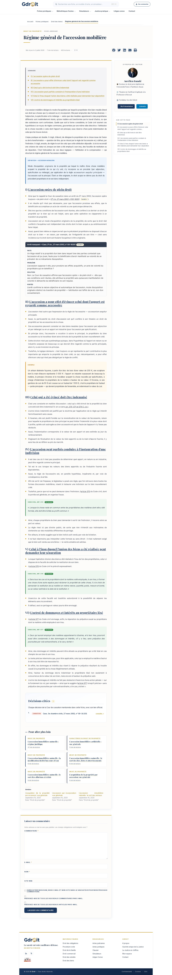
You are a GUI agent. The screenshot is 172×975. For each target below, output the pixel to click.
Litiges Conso (98, 957)
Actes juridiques (98, 947)
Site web (28, 881)
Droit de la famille (69, 950)
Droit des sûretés (69, 957)
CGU (145, 971)
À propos (125, 943)
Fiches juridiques (44, 11)
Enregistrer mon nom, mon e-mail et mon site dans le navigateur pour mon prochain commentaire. (67, 891)
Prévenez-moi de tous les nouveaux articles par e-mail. (50, 904)
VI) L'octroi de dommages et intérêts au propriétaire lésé (55, 100)
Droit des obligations (70, 943)
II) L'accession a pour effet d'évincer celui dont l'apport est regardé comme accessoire (132, 128)
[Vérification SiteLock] (27, 960)
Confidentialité (127, 971)
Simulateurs (84, 11)
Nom (27, 872)
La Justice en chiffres (130, 950)
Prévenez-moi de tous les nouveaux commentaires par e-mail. (53, 898)
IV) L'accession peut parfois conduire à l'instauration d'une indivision (60, 92)
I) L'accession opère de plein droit (45, 76)
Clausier (96, 950)
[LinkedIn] (26, 953)
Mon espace (127, 954)
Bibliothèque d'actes (65, 11)
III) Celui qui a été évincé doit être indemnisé (50, 88)
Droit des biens (56, 21)
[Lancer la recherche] (56, 4)
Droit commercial (69, 954)
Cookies (138, 971)
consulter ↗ (100, 713)
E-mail (28, 862)
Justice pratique (101, 11)
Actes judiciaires (99, 943)
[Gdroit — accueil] (30, 4)
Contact (132, 11)
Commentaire (31, 831)
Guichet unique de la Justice (133, 947)
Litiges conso (119, 11)
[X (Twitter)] (31, 953)
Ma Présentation (127, 106)
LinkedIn (142, 106)
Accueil (30, 21)
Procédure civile (69, 947)
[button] (114, 50)
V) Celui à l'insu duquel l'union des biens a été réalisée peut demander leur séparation (67, 96)
